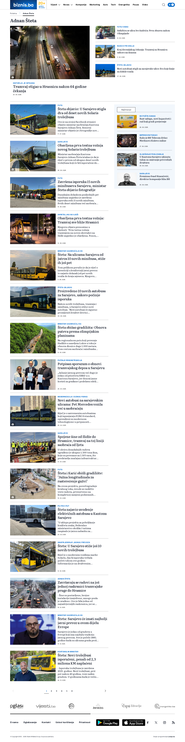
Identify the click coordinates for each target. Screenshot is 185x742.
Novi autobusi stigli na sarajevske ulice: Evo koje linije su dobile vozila (145, 70)
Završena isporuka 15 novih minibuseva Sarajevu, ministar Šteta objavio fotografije (82, 185)
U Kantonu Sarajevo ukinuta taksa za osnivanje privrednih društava (156, 159)
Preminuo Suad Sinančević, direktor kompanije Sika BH (155, 178)
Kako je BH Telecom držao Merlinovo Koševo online (153, 139)
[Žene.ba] (98, 706)
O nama (14, 722)
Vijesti (54, 5)
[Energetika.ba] (164, 706)
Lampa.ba (171, 736)
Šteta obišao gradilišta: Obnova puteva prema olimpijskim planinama (82, 331)
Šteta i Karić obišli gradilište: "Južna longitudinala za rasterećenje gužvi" (80, 477)
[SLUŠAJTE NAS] (71, 706)
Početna (13, 13)
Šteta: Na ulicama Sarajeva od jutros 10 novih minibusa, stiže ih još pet (81, 258)
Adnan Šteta (28, 13)
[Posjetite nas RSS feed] (173, 722)
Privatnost (84, 722)
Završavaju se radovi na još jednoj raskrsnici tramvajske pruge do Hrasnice (80, 586)
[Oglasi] (16, 706)
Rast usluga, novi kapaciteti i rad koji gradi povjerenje (155, 120)
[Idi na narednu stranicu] (105, 691)
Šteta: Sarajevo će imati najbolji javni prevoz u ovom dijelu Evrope (82, 622)
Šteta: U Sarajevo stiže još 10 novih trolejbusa (79, 547)
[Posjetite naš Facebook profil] (147, 722)
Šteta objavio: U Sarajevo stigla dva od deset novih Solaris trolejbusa (82, 112)
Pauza (136, 5)
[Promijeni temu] (171, 5)
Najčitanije (126, 109)
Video (145, 5)
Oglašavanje (30, 722)
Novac (66, 5)
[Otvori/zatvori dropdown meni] (58, 5)
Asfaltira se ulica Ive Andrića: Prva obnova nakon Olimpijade (143, 32)
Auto (105, 5)
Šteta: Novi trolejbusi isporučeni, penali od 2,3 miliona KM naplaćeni (77, 659)
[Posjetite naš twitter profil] (156, 722)
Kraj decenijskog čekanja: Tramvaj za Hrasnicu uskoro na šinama (142, 51)
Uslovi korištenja (65, 722)
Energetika (124, 5)
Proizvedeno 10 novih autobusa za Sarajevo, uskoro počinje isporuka (82, 294)
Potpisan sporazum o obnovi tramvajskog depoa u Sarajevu (81, 365)
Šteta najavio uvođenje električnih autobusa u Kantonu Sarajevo (82, 513)
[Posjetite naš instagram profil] (164, 722)
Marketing (95, 5)
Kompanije (81, 5)
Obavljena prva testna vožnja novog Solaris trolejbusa (80, 147)
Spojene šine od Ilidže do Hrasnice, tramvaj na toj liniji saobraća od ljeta (81, 440)
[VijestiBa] (45, 706)
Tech (113, 5)
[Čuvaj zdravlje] (131, 706)
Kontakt (46, 722)
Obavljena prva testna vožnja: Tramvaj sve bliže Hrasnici (81, 220)
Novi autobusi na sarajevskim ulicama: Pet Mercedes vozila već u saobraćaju (80, 404)
